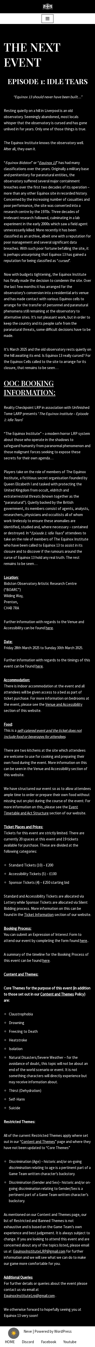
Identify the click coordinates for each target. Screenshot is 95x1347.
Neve (28, 1331)
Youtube (70, 1341)
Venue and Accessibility (63, 704)
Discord (28, 1341)
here (49, 627)
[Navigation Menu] (47, 18)
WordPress (63, 1331)
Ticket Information (39, 914)
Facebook (48, 1341)
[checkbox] (13, 1333)
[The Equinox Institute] (48, 7)
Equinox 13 (47, 162)
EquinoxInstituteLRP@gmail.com (39, 1251)
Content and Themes (57, 994)
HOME (10, 1341)
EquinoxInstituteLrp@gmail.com (29, 1295)
